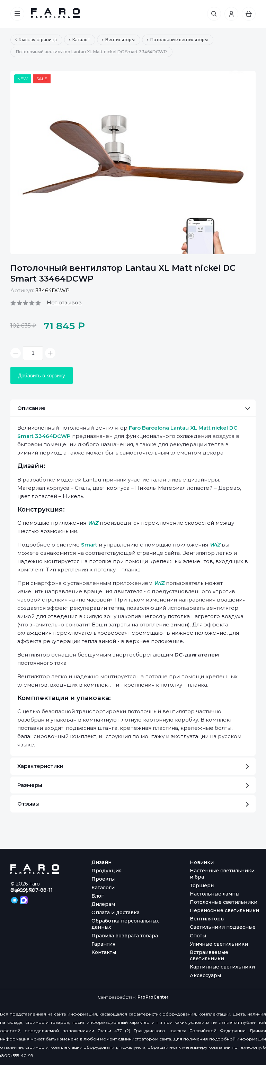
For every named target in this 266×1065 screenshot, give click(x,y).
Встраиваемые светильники (209, 955)
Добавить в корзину (41, 375)
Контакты (103, 952)
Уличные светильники (219, 944)
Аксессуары (205, 975)
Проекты (103, 879)
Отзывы (28, 803)
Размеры (29, 785)
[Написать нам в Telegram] (15, 899)
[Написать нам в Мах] (24, 899)
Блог (97, 896)
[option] (133, 162)
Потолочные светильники (223, 902)
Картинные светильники (222, 967)
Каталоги (103, 887)
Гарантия (103, 944)
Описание (31, 408)
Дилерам (103, 904)
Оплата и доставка (115, 912)
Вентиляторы (207, 919)
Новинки (202, 862)
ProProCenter (153, 997)
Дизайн (101, 862)
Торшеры (202, 885)
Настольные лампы (214, 894)
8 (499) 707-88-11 (31, 890)
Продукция (106, 870)
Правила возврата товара (124, 936)
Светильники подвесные (223, 927)
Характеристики (40, 766)
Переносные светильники (224, 910)
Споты (198, 936)
